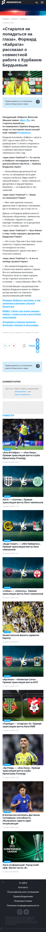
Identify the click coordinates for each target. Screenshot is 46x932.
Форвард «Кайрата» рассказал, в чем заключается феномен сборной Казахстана (22, 303)
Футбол (14, 19)
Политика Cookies (23, 901)
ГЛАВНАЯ (6, 19)
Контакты (23, 887)
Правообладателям (23, 896)
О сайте (23, 882)
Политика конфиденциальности (23, 905)
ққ (36, 2)
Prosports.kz (24, 133)
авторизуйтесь (21, 391)
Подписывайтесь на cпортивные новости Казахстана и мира (18, 102)
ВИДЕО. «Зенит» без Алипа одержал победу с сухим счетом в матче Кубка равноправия (22, 314)
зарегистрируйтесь (22, 394)
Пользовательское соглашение (23, 891)
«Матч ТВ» (25, 120)
